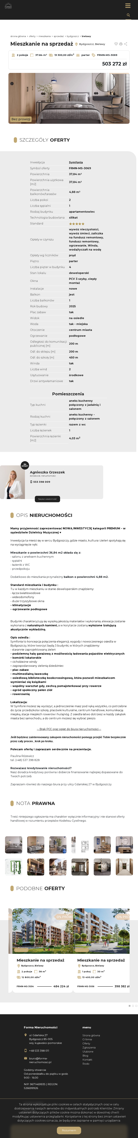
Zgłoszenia (89, 1047)
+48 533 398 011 (39, 1050)
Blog (85, 1055)
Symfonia (76, 162)
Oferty (86, 1043)
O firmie (87, 1039)
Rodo (85, 1063)
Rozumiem (69, 1130)
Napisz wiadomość (47, 499)
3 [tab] (136, 1006)
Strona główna (91, 1035)
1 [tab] (129, 1006)
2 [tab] (133, 1006)
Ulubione (87, 1051)
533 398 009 (41, 481)
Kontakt (87, 1059)
